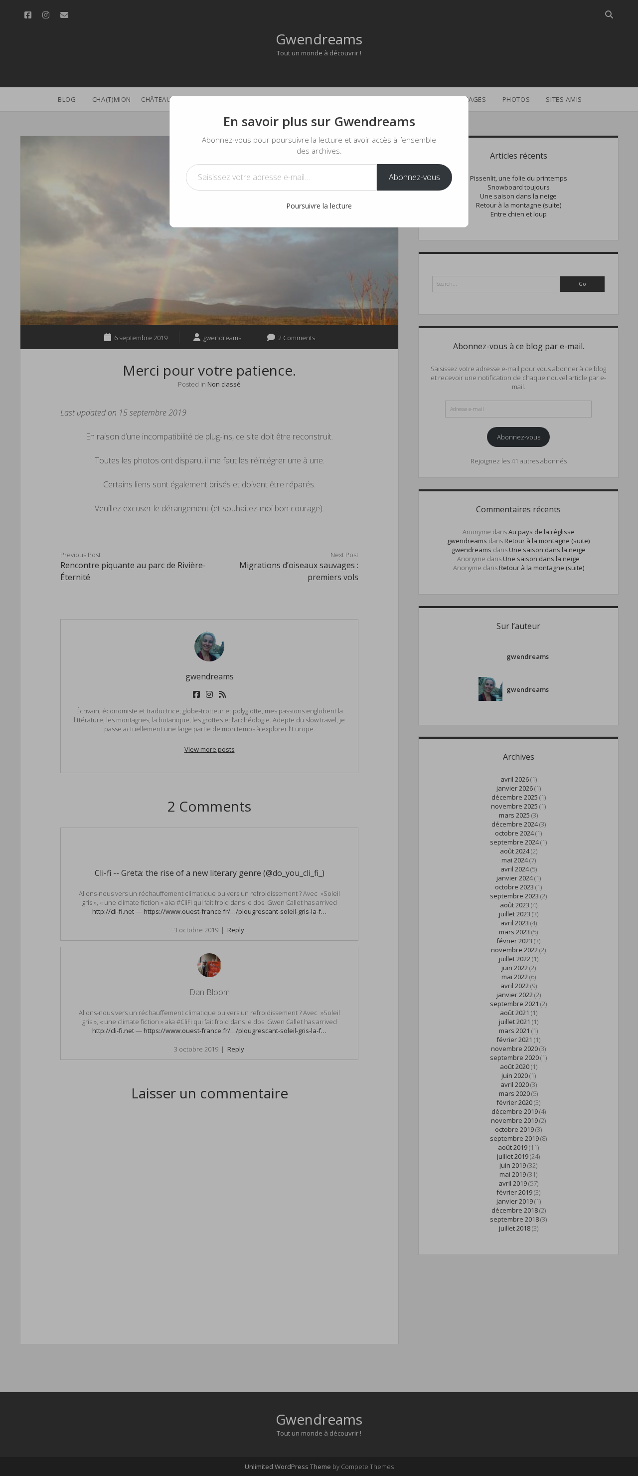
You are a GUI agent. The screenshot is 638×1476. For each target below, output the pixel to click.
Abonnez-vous (414, 177)
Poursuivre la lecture (319, 206)
